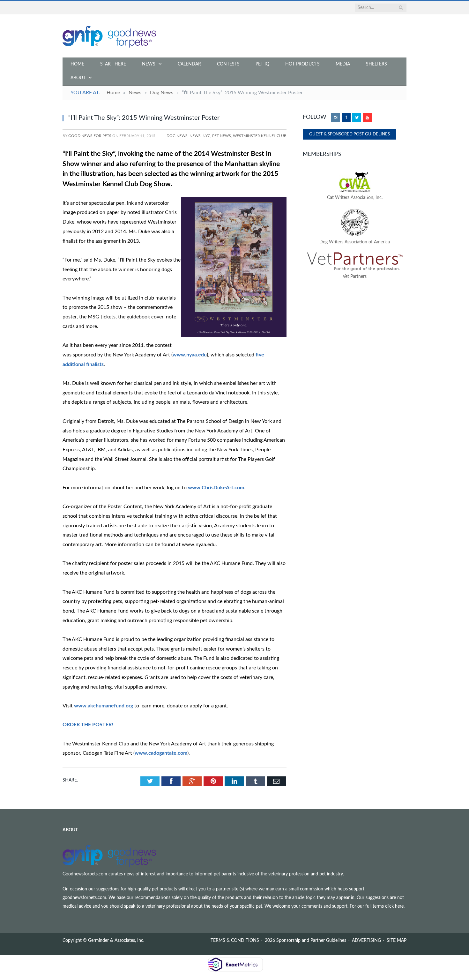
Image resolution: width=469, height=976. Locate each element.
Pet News (221, 136)
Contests (228, 64)
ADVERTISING (366, 940)
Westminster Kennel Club (260, 136)
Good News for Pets (89, 136)
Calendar (189, 64)
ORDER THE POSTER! (88, 724)
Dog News (177, 136)
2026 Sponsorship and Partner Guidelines (305, 940)
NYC (206, 136)
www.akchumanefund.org (103, 705)
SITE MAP (396, 940)
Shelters (376, 64)
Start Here (113, 64)
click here (394, 906)
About (78, 78)
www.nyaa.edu (190, 354)
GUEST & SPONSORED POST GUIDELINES (349, 134)
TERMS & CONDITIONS (235, 940)
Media (343, 64)
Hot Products (302, 64)
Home (77, 64)
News (148, 64)
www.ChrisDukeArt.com (216, 487)
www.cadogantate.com (161, 753)
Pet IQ (262, 64)
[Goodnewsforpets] (109, 36)
